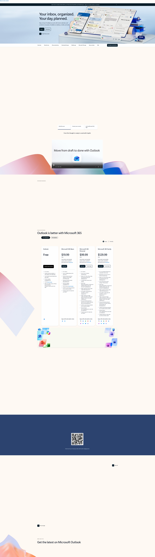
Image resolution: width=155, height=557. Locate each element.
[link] (39, 46)
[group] (50, 198)
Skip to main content (4, 0)
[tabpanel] (77, 82)
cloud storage (49, 275)
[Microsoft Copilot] (81, 312)
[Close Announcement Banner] (116, 4)
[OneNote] (81, 314)
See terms (71, 256)
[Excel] (85, 312)
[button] (42, 209)
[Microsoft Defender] (85, 314)
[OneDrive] (65, 312)
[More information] (53, 273)
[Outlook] (62, 312)
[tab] (41, 60)
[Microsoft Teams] (88, 314)
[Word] (83, 312)
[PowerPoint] (88, 312)
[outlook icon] (44, 310)
